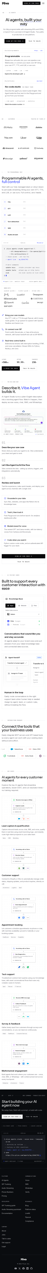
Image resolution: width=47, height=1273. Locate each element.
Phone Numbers (7, 1192)
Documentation (7, 1213)
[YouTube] (16, 1268)
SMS (27, 1184)
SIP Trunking (6, 1184)
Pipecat (28, 1217)
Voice (27, 1180)
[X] (19, 1268)
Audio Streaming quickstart (11, 1209)
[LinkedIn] (27, 1268)
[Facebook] (23, 1268)
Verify (27, 1192)
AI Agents (5, 1180)
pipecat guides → (10, 291)
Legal (4, 1246)
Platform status (30, 1209)
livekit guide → (24, 291)
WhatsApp (29, 1188)
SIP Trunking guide (8, 1205)
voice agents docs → (36, 281)
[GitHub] (31, 1268)
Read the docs (12, 368)
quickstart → (38, 1161)
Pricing (4, 1196)
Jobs (3, 1235)
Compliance (29, 1221)
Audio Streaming (8, 1188)
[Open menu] (43, 3)
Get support (6, 1242)
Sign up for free (31, 3)
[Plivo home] (5, 3)
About (4, 1231)
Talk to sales (35, 41)
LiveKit (27, 1213)
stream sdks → (37, 291)
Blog (27, 1205)
